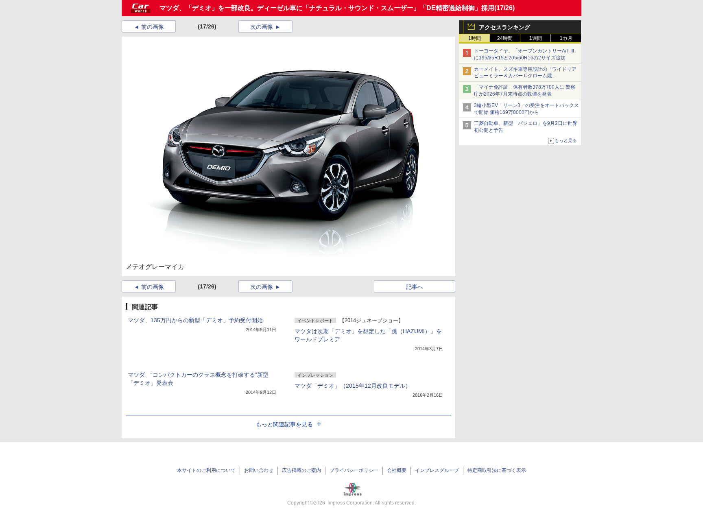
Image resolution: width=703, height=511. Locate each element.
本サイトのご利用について (206, 470)
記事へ (414, 287)
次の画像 (261, 27)
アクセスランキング (504, 27)
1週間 (535, 38)
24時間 (505, 38)
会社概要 (396, 470)
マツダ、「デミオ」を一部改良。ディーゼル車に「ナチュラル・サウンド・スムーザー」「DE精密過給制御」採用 (326, 7)
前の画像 (152, 27)
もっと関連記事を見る (284, 424)
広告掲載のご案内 (301, 470)
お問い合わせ (258, 470)
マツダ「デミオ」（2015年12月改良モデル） (353, 385)
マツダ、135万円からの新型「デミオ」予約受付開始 (195, 320)
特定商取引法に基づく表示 (496, 470)
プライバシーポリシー (354, 470)
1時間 (474, 38)
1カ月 (566, 38)
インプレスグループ (437, 470)
